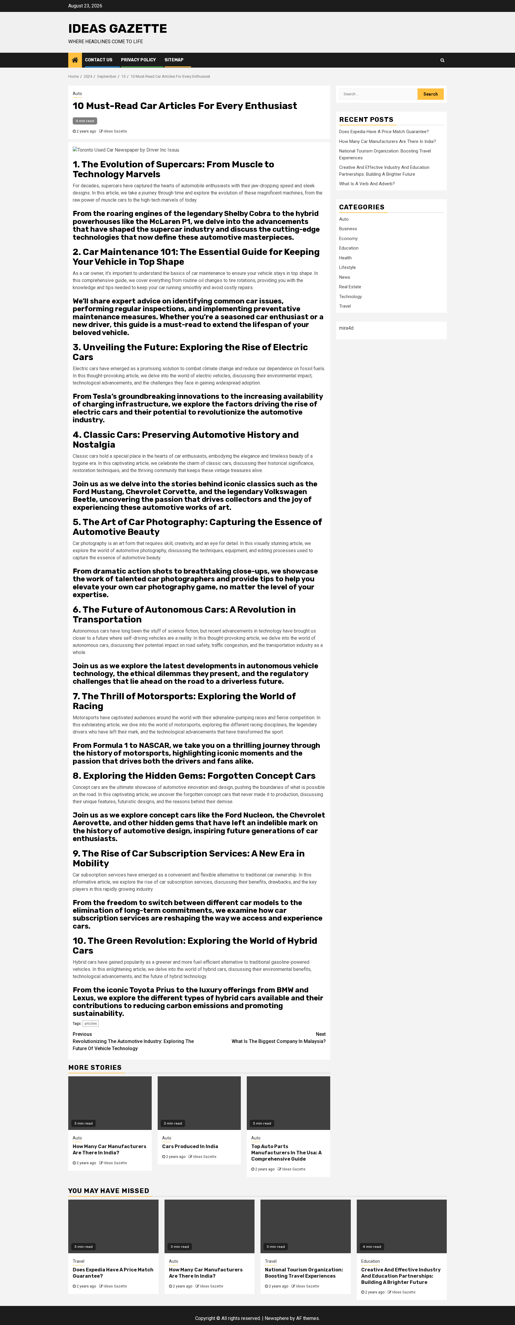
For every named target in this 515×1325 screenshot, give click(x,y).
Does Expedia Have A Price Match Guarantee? (384, 131)
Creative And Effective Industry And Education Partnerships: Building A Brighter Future (401, 1276)
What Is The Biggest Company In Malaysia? (279, 1037)
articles (90, 1023)
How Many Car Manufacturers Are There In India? (109, 1150)
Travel (345, 306)
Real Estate (350, 286)
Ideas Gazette (117, 28)
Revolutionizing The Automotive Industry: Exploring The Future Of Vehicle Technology (133, 1041)
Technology (350, 296)
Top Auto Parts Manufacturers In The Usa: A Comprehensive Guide (286, 1153)
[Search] (442, 60)
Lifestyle (347, 267)
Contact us (98, 60)
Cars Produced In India (190, 1146)
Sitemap (174, 60)
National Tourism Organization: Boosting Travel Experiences (304, 1273)
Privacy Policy (138, 60)
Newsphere (277, 1318)
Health (345, 257)
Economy (348, 238)
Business (348, 228)
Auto (77, 93)
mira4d (346, 328)
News (344, 277)
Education (349, 248)
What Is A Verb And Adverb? (367, 183)
